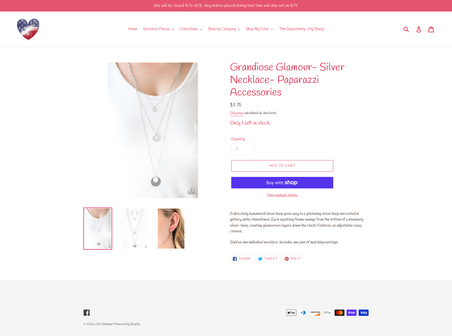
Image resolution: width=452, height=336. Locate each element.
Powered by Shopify (127, 324)
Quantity (238, 139)
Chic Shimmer (104, 324)
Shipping (236, 113)
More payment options (282, 195)
